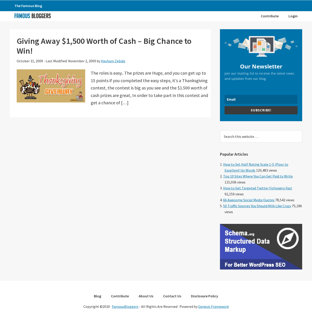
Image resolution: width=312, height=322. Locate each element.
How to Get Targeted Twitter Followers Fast (257, 188)
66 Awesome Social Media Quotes (249, 200)
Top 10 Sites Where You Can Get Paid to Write (258, 176)
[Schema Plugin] (261, 268)
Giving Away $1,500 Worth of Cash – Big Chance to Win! (104, 46)
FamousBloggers (125, 306)
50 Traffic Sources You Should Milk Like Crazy (257, 206)
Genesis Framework (213, 306)
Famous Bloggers (32, 16)
